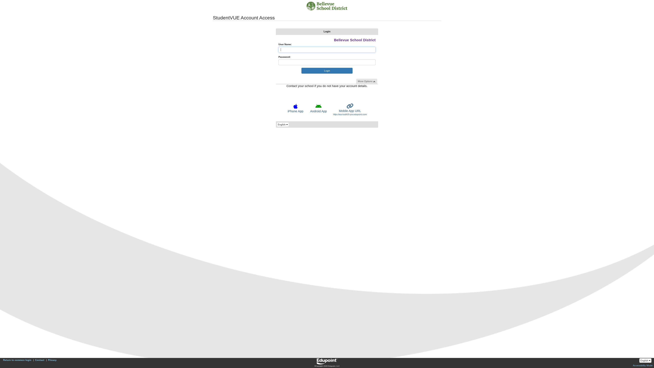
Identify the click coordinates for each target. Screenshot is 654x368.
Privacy (52, 360)
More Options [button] (365, 81)
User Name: (285, 44)
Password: (284, 57)
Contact (39, 360)
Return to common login (17, 360)
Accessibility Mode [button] (643, 365)
